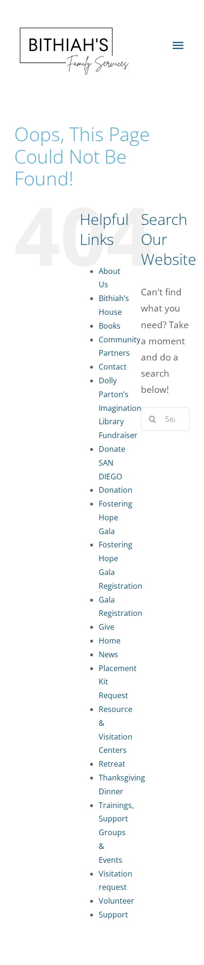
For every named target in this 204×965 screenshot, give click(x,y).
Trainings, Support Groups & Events (116, 832)
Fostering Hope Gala (115, 517)
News (108, 654)
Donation (115, 490)
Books (110, 326)
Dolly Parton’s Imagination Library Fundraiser (120, 407)
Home (110, 640)
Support (113, 914)
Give (106, 627)
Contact (113, 366)
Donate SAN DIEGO (112, 463)
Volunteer (116, 901)
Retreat (112, 764)
